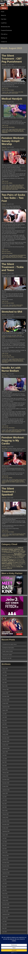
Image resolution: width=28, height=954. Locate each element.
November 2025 (5, 699)
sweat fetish (13, 566)
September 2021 (5, 873)
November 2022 (5, 824)
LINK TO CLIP (5, 88)
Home (2, 11)
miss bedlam (8, 430)
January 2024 (5, 776)
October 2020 (5, 911)
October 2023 (5, 786)
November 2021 (5, 866)
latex (15, 560)
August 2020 (5, 917)
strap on (3, 483)
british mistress (22, 359)
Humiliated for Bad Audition (8, 647)
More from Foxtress (6, 251)
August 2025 (5, 710)
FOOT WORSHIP (19, 256)
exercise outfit (13, 187)
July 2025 (4, 713)
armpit (13, 185)
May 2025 (4, 720)
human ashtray (20, 559)
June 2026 (4, 675)
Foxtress (4, 206)
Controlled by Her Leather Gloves (9, 644)
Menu (4, 8)
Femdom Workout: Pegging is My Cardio (13, 440)
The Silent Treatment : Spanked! (9, 491)
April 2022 (4, 848)
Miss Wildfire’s (5, 448)
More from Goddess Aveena (8, 356)
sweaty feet (19, 566)
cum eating (4, 552)
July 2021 (4, 879)
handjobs (14, 130)
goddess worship (9, 188)
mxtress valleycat (8, 562)
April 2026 (4, 682)
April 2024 (4, 765)
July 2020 (4, 921)
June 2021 (4, 883)
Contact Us (4, 41)
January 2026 (5, 693)
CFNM (21, 92)
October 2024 (5, 744)
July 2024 (4, 755)
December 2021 (5, 862)
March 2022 (4, 852)
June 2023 (4, 800)
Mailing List (4, 38)
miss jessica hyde (20, 560)
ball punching (15, 92)
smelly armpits (8, 189)
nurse (6, 131)
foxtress (3, 257)
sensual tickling (5, 306)
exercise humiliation (6, 187)
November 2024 (5, 741)
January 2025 (5, 734)
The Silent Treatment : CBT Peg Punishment (12, 58)
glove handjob (8, 130)
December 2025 (5, 696)
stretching (15, 361)
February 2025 (5, 731)
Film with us (4, 34)
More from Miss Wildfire (7, 183)
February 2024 (5, 772)
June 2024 (4, 758)
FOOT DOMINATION (21, 255)
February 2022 (5, 855)
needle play (13, 430)
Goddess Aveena (12, 336)
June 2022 (4, 841)
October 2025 (5, 703)
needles (18, 430)
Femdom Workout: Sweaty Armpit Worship (13, 140)
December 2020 (5, 904)
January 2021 (5, 900)
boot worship (15, 548)
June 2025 (4, 717)
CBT (19, 92)
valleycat (9, 568)
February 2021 (5, 897)
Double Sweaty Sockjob (7, 651)
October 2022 (5, 828)
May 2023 (4, 803)
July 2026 (4, 672)
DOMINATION (9, 552)
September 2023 (5, 789)
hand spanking (9, 534)
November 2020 (5, 907)
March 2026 (4, 686)
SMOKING (14, 563)
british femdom (15, 129)
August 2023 (5, 793)
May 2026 (4, 679)
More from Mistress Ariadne (8, 90)
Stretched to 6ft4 (12, 311)
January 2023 (5, 817)
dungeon (10, 360)
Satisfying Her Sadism (7, 654)
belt (21, 533)
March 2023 (4, 810)
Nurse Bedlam (5, 103)
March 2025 (4, 727)
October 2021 (5, 869)
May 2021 (4, 886)
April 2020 (4, 931)
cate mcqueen (5, 360)
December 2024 (5, 738)
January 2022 (5, 859)
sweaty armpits (15, 189)
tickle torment (14, 306)
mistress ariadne (14, 93)
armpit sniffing (18, 185)
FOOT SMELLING (11, 256)
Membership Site (5, 26)
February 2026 (5, 689)
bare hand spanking (16, 533)
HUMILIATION (8, 257)
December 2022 (5, 821)
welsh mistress (5, 362)
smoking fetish (20, 563)
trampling (4, 568)
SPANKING (21, 534)
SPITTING (4, 566)
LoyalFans (4, 23)
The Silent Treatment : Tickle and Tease (13, 267)
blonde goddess (12, 186)
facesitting (12, 554)
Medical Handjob (12, 98)
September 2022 (5, 831)
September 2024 (5, 748)
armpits (7, 186)
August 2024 (5, 751)
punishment (4, 361)
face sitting (8, 554)
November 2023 (5, 783)
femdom (9, 93)
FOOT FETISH (5, 256)
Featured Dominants (6, 30)
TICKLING (19, 306)
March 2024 (4, 769)
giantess (15, 559)
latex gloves (18, 130)
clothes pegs (4, 93)
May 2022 (4, 845)
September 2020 (5, 914)
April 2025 (4, 724)
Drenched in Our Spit (6, 658)
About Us (3, 15)
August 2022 (5, 834)
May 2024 (4, 762)
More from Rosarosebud (7, 253)
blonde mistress (19, 186)
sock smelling (20, 257)
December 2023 (5, 779)
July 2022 (4, 838)
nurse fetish (10, 131)
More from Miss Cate (6, 355)
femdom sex (10, 556)
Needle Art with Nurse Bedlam (11, 369)
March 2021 (4, 893)
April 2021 (4, 890)
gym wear (15, 188)
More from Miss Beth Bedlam (8, 127)
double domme (15, 552)
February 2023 (5, 814)
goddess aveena (19, 360)
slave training (10, 361)
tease (10, 306)
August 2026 (5, 668)
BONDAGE (10, 548)
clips (7, 92)
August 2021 (5, 876)
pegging (17, 481)
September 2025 (5, 706)
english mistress (22, 129)
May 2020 (4, 928)
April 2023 (4, 807)
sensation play (16, 131)
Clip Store (3, 19)
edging (19, 552)
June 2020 (4, 924)
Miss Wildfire (5, 149)
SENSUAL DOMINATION (16, 431)
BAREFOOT (14, 255)
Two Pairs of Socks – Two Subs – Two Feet (13, 197)
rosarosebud (14, 257)
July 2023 (4, 796)
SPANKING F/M (5, 536)
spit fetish (19, 565)
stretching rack (20, 361)
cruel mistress (20, 551)
